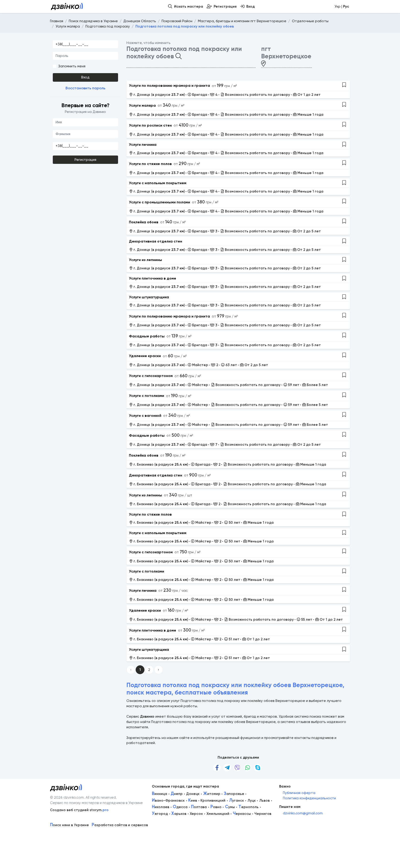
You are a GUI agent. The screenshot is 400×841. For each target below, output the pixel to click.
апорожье (234, 794)
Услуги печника (142, 144)
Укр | (341, 6)
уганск (236, 800)
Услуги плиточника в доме (152, 278)
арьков (178, 814)
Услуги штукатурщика (149, 297)
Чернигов (262, 814)
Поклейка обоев (143, 222)
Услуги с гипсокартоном (151, 376)
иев (192, 800)
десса (180, 807)
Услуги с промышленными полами (159, 202)
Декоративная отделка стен (155, 241)
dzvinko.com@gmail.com (303, 813)
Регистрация (85, 160)
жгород (160, 814)
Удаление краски (145, 356)
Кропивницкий (212, 800)
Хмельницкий (217, 814)
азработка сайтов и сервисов (120, 825)
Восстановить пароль (85, 88)
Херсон (196, 814)
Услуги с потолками (146, 395)
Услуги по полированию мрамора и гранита (169, 85)
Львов (264, 800)
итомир (211, 794)
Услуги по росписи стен (150, 125)
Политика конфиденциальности (309, 798)
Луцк (251, 800)
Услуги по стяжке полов (150, 164)
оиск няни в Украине (69, 825)
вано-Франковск (168, 800)
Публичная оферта (299, 793)
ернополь (248, 807)
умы (230, 807)
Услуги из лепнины (145, 260)
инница (159, 794)
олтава (199, 807)
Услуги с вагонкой (145, 415)
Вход (85, 77)
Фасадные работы (147, 336)
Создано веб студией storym (79, 810)
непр (177, 794)
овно (216, 807)
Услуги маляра (142, 105)
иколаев (160, 807)
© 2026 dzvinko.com (67, 797)
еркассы (242, 814)
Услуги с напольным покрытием (157, 183)
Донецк (193, 794)
